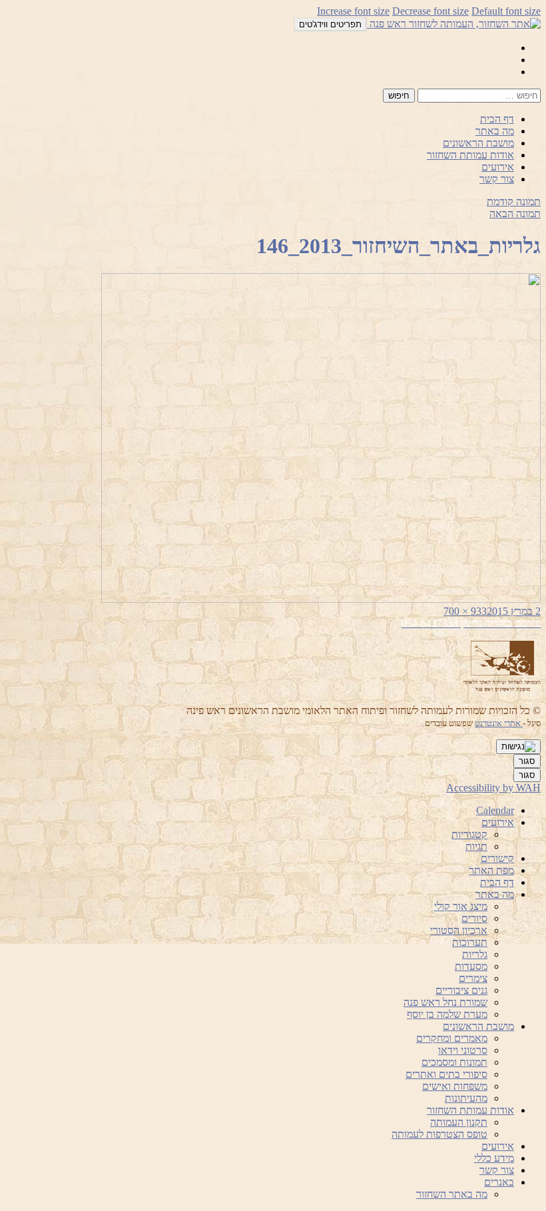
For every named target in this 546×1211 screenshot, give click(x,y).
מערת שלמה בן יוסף (447, 1014)
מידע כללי (494, 1158)
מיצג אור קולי (460, 906)
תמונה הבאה (515, 213)
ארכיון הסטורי (458, 930)
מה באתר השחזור (451, 1194)
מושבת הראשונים (478, 143)
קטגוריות (469, 834)
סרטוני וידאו (462, 1050)
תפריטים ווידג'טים (330, 24)
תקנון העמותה (458, 1122)
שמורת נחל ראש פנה (445, 1002)
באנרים (499, 1182)
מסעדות (471, 966)
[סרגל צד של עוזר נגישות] (518, 746)
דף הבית (497, 119)
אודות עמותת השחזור (470, 155)
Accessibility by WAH (493, 787)
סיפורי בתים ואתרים (446, 1074)
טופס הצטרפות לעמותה (439, 1134)
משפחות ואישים (454, 1086)
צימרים (473, 978)
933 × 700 (465, 611)
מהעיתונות (466, 1098)
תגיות (476, 846)
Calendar (495, 810)
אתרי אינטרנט (499, 723)
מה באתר (494, 131)
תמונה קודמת (514, 201)
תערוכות (469, 942)
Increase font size (353, 11)
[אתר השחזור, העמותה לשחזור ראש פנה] (454, 23)
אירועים (497, 167)
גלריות (474, 954)
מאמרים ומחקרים (451, 1038)
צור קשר (496, 179)
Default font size (506, 11)
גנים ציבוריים (461, 990)
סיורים (474, 918)
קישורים (497, 858)
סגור (527, 761)
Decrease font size (430, 11)
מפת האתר (491, 870)
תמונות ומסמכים (454, 1062)
